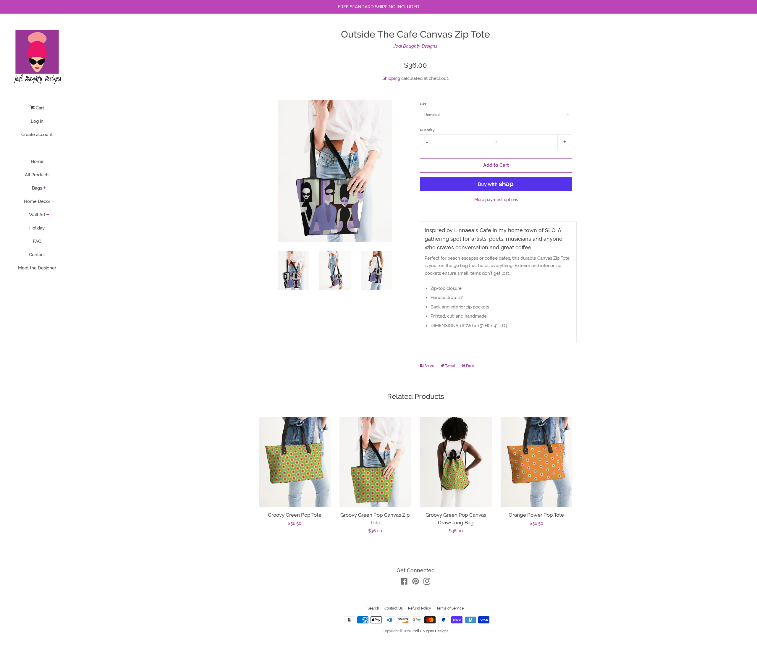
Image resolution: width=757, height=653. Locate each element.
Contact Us (393, 608)
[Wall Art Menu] (48, 215)
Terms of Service (450, 608)
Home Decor (37, 201)
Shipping (391, 78)
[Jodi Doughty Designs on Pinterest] (415, 582)
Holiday (37, 228)
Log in (37, 121)
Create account (37, 134)
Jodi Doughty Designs (415, 46)
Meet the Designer (37, 268)
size (423, 103)
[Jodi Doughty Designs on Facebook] (404, 582)
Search (373, 608)
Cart (39, 108)
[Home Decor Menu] (53, 202)
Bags (37, 188)
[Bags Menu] (45, 188)
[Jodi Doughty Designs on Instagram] (427, 582)
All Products (37, 174)
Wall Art (37, 214)
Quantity (427, 130)
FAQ (37, 241)
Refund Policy (419, 608)
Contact (37, 254)
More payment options (496, 199)
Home (37, 161)
